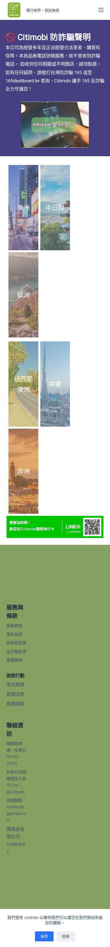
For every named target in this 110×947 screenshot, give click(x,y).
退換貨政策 (16, 642)
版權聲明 (14, 660)
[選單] (101, 9)
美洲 (23, 207)
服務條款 (14, 625)
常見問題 (15, 684)
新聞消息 (15, 694)
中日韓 (55, 207)
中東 (55, 384)
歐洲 (23, 295)
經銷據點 (15, 703)
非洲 (23, 471)
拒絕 (65, 936)
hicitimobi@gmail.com (16, 813)
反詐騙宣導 (16, 651)
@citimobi (15, 791)
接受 (44, 936)
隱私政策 (14, 634)
